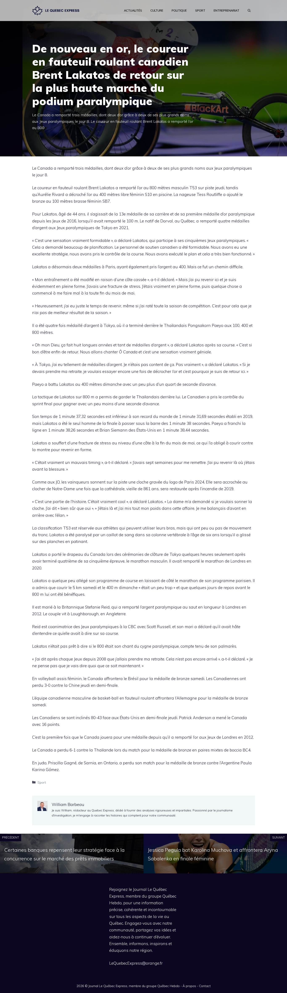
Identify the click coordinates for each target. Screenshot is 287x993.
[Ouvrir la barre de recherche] (249, 10)
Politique (179, 10)
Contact (205, 986)
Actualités (133, 10)
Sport (200, 10)
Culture (156, 10)
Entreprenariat (226, 10)
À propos (189, 986)
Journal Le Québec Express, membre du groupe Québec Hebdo (134, 986)
